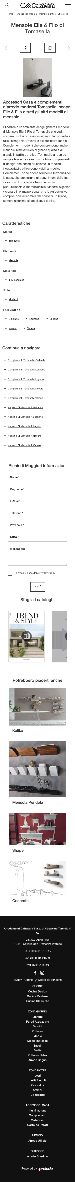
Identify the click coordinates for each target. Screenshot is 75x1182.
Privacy (17, 979)
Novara (13, 328)
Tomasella (14, 240)
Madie (37, 1036)
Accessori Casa (26, 13)
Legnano (34, 318)
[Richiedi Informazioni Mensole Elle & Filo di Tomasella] (25, 48)
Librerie (37, 1017)
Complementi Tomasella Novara (25, 388)
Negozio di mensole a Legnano (25, 416)
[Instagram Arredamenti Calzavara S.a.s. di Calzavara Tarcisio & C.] (41, 972)
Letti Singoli (37, 1080)
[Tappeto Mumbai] (67, 48)
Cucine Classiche (37, 1001)
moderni (13, 299)
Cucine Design (37, 992)
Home (10, 13)
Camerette (38, 1095)
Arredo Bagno (37, 1060)
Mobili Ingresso (37, 1041)
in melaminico (16, 279)
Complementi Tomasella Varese (25, 398)
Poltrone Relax (37, 1055)
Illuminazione (37, 1111)
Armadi (37, 1090)
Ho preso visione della (34, 573)
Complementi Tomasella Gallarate (26, 360)
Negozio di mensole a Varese (24, 445)
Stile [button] (6, 290)
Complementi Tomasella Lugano (26, 379)
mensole (13, 260)
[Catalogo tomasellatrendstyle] (27, 636)
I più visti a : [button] (11, 310)
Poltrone (37, 1031)
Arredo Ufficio (37, 1141)
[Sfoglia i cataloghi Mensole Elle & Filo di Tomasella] (50, 48)
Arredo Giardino (37, 1156)
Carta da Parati (37, 1125)
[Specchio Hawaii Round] (7, 48)
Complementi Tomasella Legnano (26, 369)
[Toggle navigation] (68, 5)
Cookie (28, 979)
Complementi (46, 13)
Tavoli (37, 1046)
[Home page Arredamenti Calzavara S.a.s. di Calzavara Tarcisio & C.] (37, 4)
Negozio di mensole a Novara (24, 435)
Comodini (37, 1085)
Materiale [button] (10, 271)
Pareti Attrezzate (37, 1022)
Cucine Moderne (37, 996)
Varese (31, 328)
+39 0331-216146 (40, 951)
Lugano (54, 318)
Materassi (37, 1120)
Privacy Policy (47, 573)
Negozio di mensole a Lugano (24, 426)
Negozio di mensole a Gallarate (25, 407)
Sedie (37, 1050)
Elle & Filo (63, 13)
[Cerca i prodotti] (7, 5)
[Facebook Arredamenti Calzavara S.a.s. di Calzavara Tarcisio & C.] (34, 972)
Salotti (37, 1026)
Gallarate (14, 318)
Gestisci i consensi (50, 979)
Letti (37, 1076)
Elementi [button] (9, 251)
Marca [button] (7, 232)
